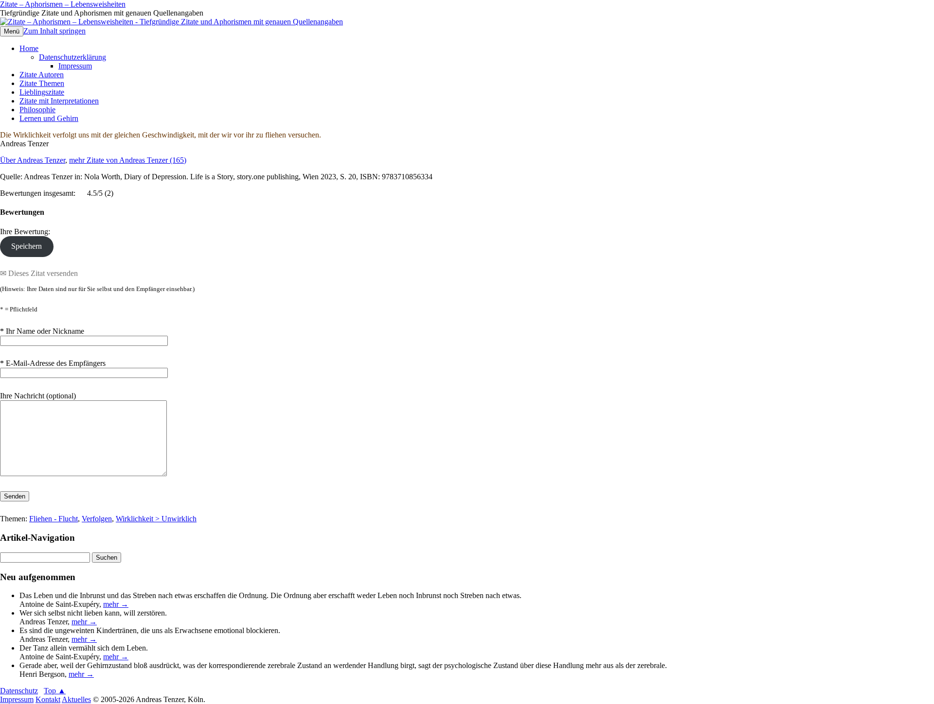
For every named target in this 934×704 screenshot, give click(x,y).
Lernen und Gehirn (48, 118)
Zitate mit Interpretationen (59, 101)
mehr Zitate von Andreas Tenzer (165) (127, 160)
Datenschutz (19, 691)
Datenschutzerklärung (72, 57)
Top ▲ (55, 691)
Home (28, 48)
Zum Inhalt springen (54, 31)
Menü (11, 31)
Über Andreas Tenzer (32, 160)
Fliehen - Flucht (53, 519)
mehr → (115, 604)
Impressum (75, 66)
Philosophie (37, 109)
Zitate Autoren (41, 74)
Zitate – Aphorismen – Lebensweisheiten (63, 4)
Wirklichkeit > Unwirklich (156, 519)
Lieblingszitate (41, 92)
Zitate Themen (41, 83)
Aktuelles (76, 699)
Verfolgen (97, 519)
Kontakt (48, 699)
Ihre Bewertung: (27, 231)
